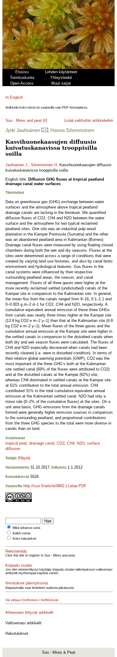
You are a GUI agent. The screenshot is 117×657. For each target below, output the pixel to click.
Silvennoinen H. (44, 165)
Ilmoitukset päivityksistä (26, 583)
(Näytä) (24, 458)
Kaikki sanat (21, 533)
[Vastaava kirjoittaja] (44, 130)
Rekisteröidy (16, 551)
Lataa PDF (77, 486)
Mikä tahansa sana (26, 528)
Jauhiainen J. (16, 165)
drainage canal (41, 443)
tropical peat (16, 443)
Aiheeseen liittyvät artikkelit (29, 612)
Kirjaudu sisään (18, 565)
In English (14, 97)
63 (45, 120)
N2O (81, 443)
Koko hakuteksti (24, 538)
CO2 (60, 443)
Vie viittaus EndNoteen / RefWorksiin (31, 600)
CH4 (70, 443)
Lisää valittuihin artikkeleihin (88, 120)
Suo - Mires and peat (23, 120)
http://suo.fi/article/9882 (43, 486)
